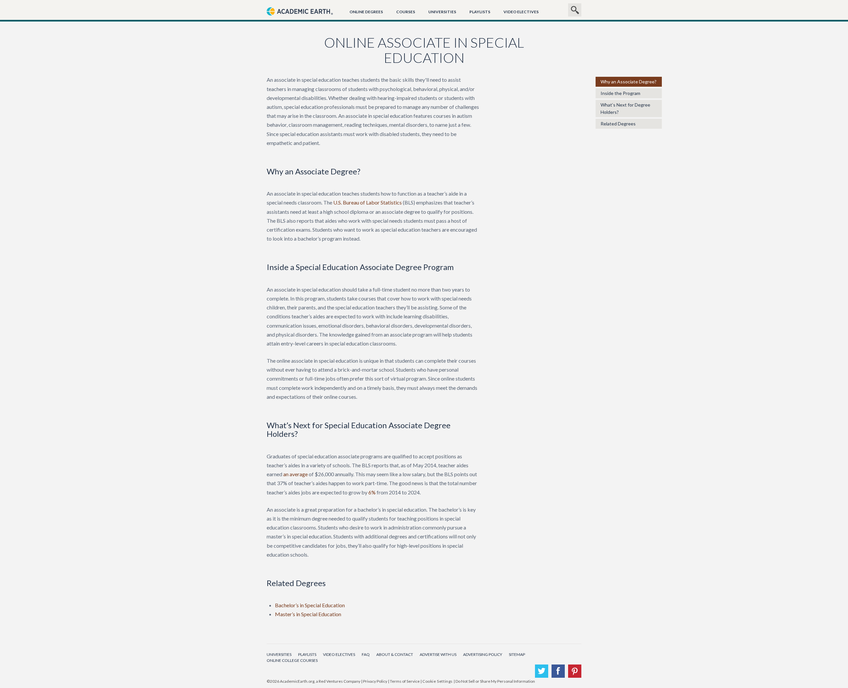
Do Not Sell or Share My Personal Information (495, 681)
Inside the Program (620, 93)
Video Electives (521, 11)
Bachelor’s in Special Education (310, 605)
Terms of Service (405, 681)
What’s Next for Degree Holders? (625, 108)
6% (372, 492)
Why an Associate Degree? (629, 81)
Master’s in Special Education (308, 614)
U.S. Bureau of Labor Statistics (367, 202)
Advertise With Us (438, 654)
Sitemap (517, 654)
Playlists (479, 11)
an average (295, 474)
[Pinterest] (574, 671)
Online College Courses (292, 660)
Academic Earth (300, 19)
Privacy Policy (375, 681)
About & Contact (394, 654)
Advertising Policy (482, 654)
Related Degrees (618, 123)
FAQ (366, 654)
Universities (442, 11)
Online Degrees (366, 11)
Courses (405, 11)
